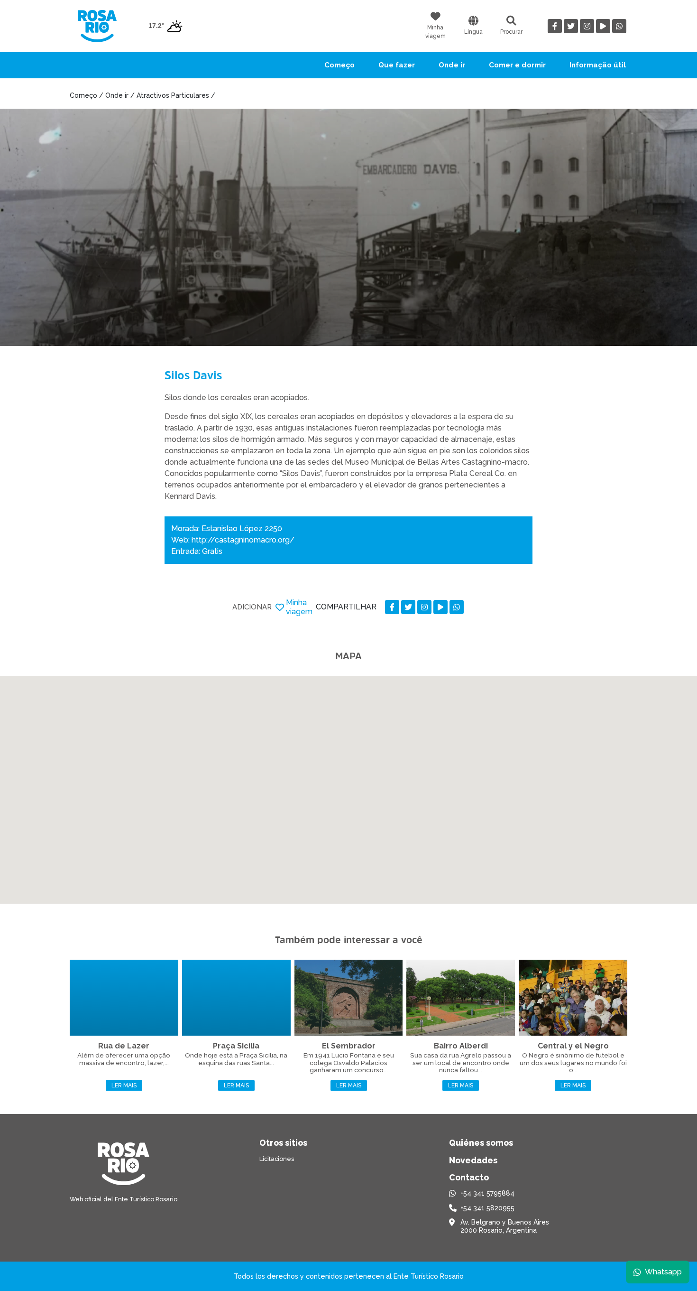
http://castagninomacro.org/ (243, 539)
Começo (339, 65)
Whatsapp (663, 1271)
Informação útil (597, 65)
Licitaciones (276, 1158)
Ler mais (124, 1085)
